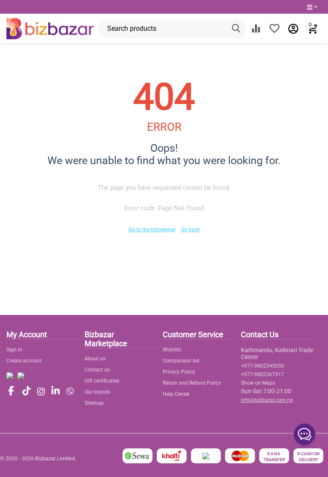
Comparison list (181, 361)
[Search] (237, 28)
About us (95, 359)
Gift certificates (102, 381)
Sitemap (94, 403)
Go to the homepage (152, 230)
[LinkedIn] (55, 391)
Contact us (97, 370)
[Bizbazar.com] (50, 28)
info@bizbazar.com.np (267, 400)
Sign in (14, 350)
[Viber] (70, 391)
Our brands (97, 392)
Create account (23, 361)
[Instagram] (41, 391)
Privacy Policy (179, 372)
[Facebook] (11, 391)
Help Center (176, 394)
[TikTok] (26, 391)
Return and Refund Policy (192, 383)
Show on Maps (258, 383)
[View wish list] (275, 28)
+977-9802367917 (262, 374)
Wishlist (172, 350)
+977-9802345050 (262, 366)
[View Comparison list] (256, 28)
